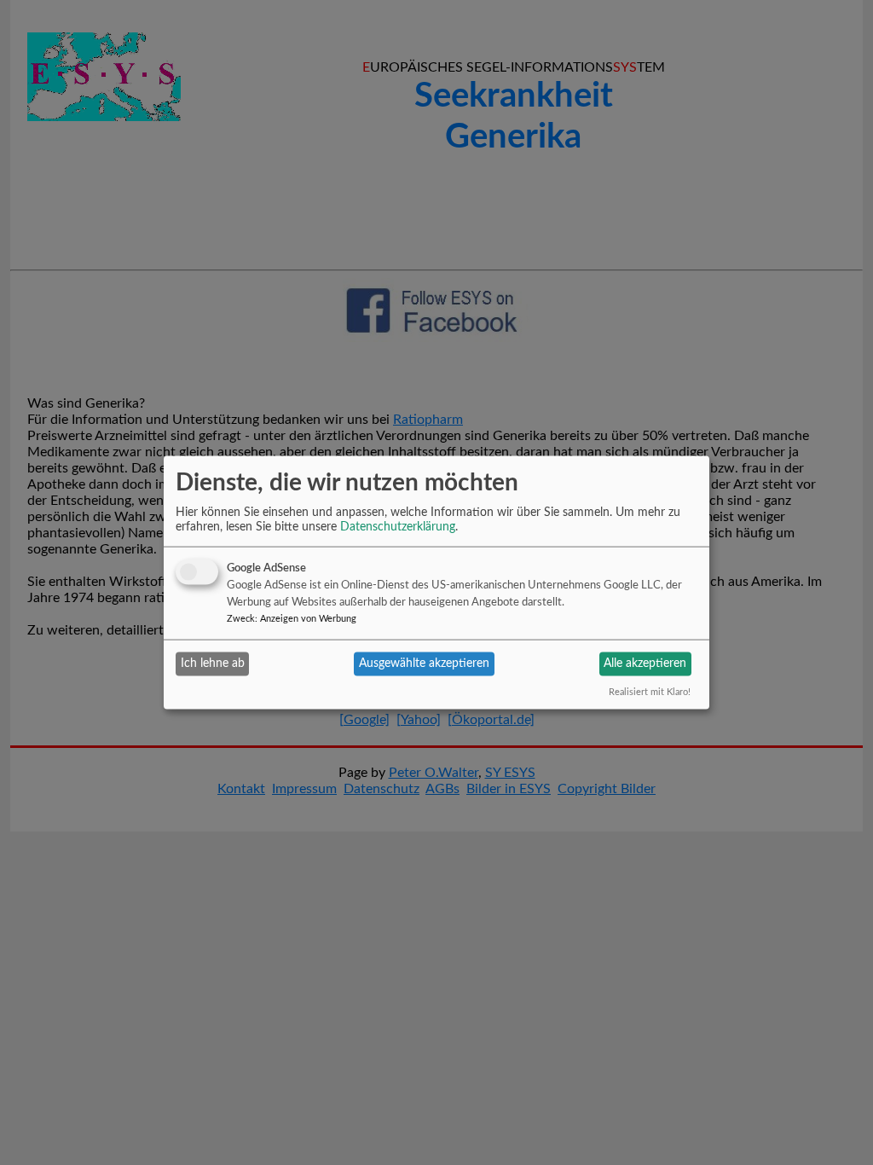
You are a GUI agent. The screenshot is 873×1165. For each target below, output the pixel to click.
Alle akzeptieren (645, 663)
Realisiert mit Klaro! (650, 691)
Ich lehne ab (213, 663)
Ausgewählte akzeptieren (424, 663)
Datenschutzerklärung (397, 526)
